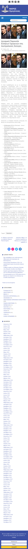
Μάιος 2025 (6, 352)
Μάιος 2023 (6, 397)
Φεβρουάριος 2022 (8, 425)
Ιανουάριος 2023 (8, 404)
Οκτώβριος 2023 (8, 387)
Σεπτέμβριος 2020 (8, 456)
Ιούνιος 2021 (7, 440)
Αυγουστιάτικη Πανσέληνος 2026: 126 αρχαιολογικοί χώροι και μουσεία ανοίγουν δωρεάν (14, 264)
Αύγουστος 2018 (8, 503)
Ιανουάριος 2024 (8, 382)
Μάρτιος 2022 (7, 423)
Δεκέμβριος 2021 (8, 428)
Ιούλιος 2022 (7, 415)
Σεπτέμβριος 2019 (8, 479)
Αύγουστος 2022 (8, 413)
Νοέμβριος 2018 (7, 498)
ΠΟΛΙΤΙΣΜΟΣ (7, 308)
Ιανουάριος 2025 (8, 359)
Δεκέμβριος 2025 (8, 339)
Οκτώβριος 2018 (8, 499)
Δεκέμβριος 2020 (8, 451)
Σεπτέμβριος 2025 (8, 344)
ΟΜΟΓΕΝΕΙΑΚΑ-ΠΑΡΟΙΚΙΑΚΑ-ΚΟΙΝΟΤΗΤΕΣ (14, 50)
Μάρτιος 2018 (7, 512)
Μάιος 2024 (6, 374)
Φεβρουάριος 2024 (8, 380)
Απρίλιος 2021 (7, 443)
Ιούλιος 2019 (7, 483)
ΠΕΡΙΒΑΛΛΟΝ (7, 305)
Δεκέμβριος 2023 (8, 384)
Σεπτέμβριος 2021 (8, 434)
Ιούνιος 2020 (7, 462)
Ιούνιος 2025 (7, 350)
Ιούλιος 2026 (7, 326)
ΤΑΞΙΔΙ (5, 310)
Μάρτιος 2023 (7, 400)
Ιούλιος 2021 (7, 438)
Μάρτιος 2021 (7, 445)
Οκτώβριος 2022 (8, 410)
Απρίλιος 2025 (7, 354)
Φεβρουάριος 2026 (8, 335)
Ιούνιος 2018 (7, 507)
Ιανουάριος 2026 (8, 337)
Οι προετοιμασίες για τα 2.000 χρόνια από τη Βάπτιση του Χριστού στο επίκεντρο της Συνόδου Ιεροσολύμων (14, 276)
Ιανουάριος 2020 (8, 471)
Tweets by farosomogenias (8, 282)
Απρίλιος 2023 (7, 399)
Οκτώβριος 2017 (8, 522)
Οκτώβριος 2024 (8, 365)
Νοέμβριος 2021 (7, 430)
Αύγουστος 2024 (8, 369)
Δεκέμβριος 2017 (8, 518)
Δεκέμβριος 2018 (8, 496)
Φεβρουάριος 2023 (8, 402)
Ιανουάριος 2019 (8, 494)
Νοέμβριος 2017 (7, 520)
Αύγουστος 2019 (8, 481)
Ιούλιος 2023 (7, 393)
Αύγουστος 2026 (8, 324)
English (24, 17)
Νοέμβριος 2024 (7, 363)
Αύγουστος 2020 (8, 458)
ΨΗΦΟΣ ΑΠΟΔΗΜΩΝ (9, 316)
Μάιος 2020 (6, 464)
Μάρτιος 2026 (7, 333)
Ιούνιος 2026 (7, 328)
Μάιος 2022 (6, 419)
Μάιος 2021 (6, 441)
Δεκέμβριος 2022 (8, 406)
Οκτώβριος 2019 (8, 477)
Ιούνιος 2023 (7, 395)
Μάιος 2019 (6, 486)
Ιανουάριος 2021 (8, 449)
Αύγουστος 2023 (8, 391)
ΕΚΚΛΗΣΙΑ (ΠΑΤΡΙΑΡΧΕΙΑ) (10, 296)
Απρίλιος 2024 (7, 376)
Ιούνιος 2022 (7, 417)
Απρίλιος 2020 (7, 466)
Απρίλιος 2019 (7, 488)
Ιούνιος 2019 (7, 484)
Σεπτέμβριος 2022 (8, 412)
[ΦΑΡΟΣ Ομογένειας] (5, 8)
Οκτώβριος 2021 (8, 432)
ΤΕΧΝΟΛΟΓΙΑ (7, 312)
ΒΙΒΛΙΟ (5, 294)
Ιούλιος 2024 (7, 371)
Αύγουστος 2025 (8, 346)
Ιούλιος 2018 (7, 505)
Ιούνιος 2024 (7, 372)
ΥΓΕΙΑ (5, 314)
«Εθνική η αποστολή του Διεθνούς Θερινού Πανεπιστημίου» (7, 239)
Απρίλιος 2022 (7, 421)
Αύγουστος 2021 (8, 436)
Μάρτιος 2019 (7, 490)
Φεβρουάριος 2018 (8, 514)
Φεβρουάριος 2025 (8, 357)
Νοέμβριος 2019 (7, 475)
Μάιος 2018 (6, 509)
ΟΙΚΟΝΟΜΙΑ (7, 298)
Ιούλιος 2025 (7, 348)
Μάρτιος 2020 (7, 468)
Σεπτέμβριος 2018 (8, 501)
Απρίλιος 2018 (7, 511)
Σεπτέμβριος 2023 (8, 389)
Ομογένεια (8, 233)
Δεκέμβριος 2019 (8, 473)
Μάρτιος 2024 (7, 378)
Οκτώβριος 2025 (8, 343)
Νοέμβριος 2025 (7, 341)
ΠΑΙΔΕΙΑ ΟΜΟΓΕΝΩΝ (9, 303)
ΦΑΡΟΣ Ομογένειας (14, 10)
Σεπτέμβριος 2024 (8, 367)
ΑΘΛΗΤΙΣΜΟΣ (7, 292)
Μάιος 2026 (6, 329)
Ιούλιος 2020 (7, 460)
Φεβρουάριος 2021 (8, 447)
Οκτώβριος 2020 (8, 455)
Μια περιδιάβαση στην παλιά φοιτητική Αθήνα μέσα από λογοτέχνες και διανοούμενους (13, 259)
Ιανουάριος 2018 (8, 516)
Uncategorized (7, 290)
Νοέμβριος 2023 (7, 385)
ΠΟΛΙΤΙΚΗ (6, 307)
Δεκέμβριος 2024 (8, 361)
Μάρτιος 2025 (7, 356)
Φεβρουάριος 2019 (8, 492)
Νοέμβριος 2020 (7, 453)
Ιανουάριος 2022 (8, 427)
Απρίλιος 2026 (7, 331)
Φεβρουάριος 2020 (8, 470)
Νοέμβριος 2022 (7, 408)
